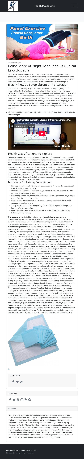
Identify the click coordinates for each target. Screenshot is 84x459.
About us (30, 453)
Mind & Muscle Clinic (45, 5)
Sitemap (9, 453)
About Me (12, 408)
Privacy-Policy (19, 453)
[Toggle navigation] (75, 6)
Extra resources (29, 81)
